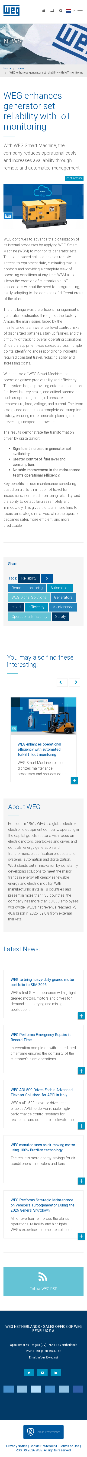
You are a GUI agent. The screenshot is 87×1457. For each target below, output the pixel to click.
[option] (43, 736)
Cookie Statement (43, 1446)
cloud (16, 607)
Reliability (28, 578)
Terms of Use (69, 1446)
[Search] (60, 10)
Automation (60, 588)
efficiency (37, 607)
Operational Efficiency (29, 616)
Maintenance (62, 607)
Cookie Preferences (47, 1432)
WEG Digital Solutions (29, 597)
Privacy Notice (17, 1446)
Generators (63, 597)
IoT (47, 578)
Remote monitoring (27, 588)
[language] (70, 10)
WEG (10, 10)
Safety (60, 616)
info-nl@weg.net (48, 1357)
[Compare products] (52, 10)
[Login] (43, 10)
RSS (19, 1450)
